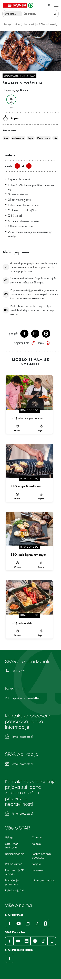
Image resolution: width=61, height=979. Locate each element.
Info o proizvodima (43, 880)
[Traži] (55, 13)
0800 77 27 (18, 671)
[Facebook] (9, 923)
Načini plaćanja (14, 853)
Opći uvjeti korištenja (11, 845)
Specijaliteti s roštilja (26, 24)
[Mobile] (45, 923)
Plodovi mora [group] (43, 138)
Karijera (36, 864)
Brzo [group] (6, 138)
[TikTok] (43, 941)
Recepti (8, 24)
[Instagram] (36, 923)
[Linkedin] (27, 923)
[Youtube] (18, 923)
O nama (37, 837)
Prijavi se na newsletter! (25, 698)
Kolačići (36, 843)
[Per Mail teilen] (35, 334)
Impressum (38, 870)
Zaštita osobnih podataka (41, 855)
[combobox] (12, 13)
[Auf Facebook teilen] (24, 334)
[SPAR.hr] (18, 5)
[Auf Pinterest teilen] (46, 334)
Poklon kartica (13, 864)
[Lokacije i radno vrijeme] (49, 5)
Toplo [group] (30, 138)
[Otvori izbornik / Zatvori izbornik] (56, 5)
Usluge (9, 837)
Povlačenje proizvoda (11, 882)
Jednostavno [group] (18, 138)
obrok (8, 166)
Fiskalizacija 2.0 (14, 890)
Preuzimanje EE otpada (14, 872)
